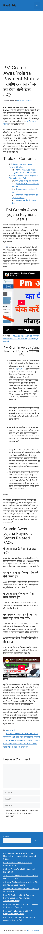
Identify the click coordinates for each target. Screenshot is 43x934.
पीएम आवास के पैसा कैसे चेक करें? (26, 181)
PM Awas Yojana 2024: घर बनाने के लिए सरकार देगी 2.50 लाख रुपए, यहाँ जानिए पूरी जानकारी (21, 339)
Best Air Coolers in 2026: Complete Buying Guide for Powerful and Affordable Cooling (18, 898)
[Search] (36, 840)
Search (6, 837)
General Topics (13, 730)
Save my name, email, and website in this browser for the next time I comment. (22, 813)
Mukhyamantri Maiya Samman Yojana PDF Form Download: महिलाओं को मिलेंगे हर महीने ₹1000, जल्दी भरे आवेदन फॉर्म (21, 743)
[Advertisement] (21, 33)
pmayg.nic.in (20, 369)
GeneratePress (33, 930)
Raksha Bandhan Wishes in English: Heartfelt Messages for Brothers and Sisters (19, 856)
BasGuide (9, 5)
